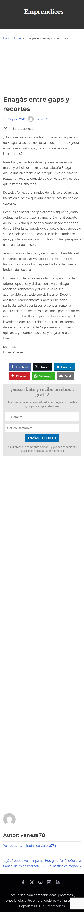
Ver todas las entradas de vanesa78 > (30, 846)
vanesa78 (41, 119)
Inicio (7, 38)
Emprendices (55, 906)
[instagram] (49, 883)
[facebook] (23, 883)
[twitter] (32, 883)
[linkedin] (58, 883)
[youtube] (40, 883)
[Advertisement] (42, 68)
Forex (18, 38)
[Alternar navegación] (42, 24)
